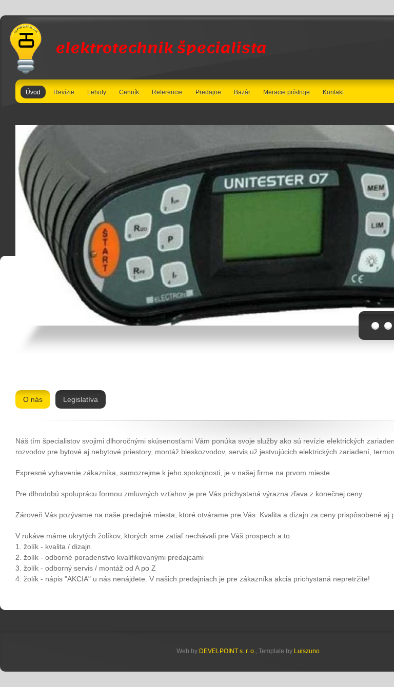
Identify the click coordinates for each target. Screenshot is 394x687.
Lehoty (96, 92)
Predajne (208, 92)
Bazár (242, 92)
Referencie (167, 92)
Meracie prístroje (286, 92)
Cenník (129, 92)
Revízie (63, 92)
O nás (33, 399)
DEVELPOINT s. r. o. (227, 651)
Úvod (33, 92)
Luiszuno (307, 651)
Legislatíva (80, 399)
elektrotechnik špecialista (159, 48)
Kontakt (333, 92)
